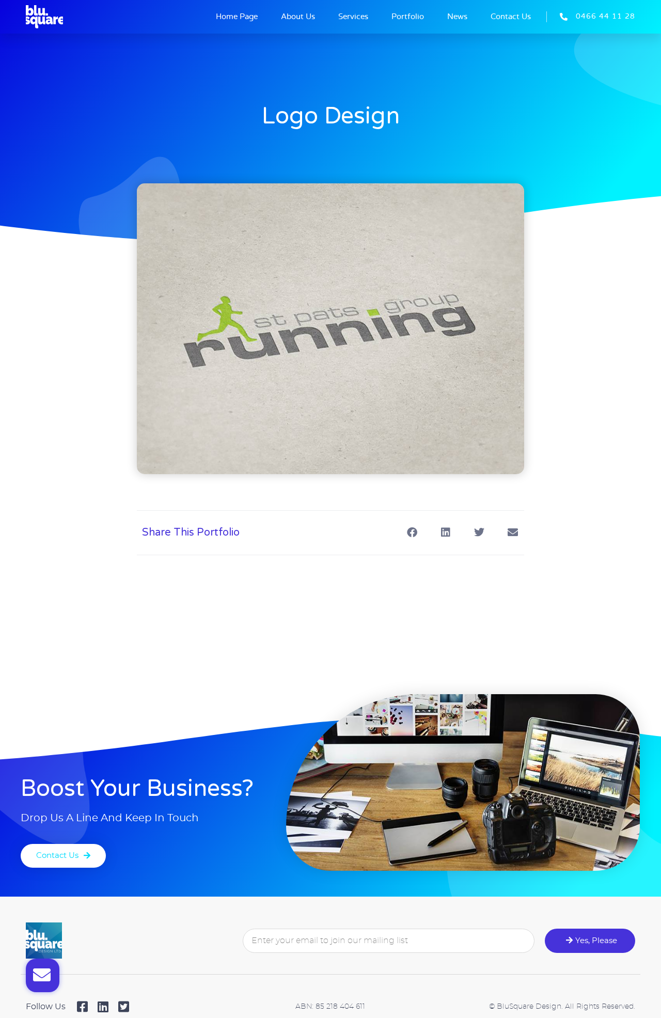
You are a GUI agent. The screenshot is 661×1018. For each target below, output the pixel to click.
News (457, 17)
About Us (298, 17)
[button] (411, 532)
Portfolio (407, 17)
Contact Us (511, 17)
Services (353, 17)
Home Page (237, 17)
